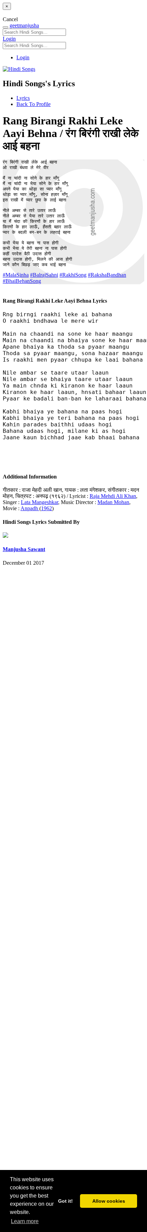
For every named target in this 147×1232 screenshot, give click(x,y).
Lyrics (23, 98)
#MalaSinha (16, 275)
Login (9, 39)
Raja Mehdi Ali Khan (113, 496)
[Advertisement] (73, 887)
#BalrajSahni (44, 275)
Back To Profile (33, 104)
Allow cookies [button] (108, 1201)
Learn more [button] (25, 1221)
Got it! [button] (65, 1201)
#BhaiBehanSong (22, 281)
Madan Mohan (113, 502)
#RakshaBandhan (107, 275)
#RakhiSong (72, 275)
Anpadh (30, 508)
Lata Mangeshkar (39, 502)
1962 (46, 508)
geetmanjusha (24, 25)
